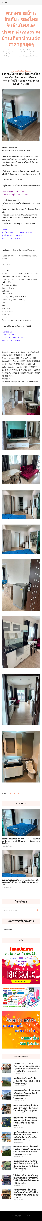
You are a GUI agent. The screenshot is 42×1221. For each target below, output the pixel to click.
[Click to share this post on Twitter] (14, 793)
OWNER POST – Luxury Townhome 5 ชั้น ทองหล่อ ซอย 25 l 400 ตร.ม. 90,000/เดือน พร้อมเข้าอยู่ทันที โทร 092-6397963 (26, 1067)
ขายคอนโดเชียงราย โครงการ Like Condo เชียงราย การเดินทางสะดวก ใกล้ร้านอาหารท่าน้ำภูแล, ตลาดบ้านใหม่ (21, 841)
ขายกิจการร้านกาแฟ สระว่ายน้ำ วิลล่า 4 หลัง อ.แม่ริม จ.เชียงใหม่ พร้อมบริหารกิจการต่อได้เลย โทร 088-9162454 (26, 1136)
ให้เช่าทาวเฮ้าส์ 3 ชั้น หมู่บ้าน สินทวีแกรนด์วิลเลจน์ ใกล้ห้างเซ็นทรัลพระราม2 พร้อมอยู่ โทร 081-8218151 (26, 1194)
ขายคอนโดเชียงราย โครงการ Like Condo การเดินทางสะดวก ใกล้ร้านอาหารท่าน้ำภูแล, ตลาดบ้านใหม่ (20, 882)
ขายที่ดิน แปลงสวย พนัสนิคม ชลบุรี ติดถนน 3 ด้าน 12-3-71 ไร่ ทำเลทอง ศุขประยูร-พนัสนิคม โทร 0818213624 (25, 1165)
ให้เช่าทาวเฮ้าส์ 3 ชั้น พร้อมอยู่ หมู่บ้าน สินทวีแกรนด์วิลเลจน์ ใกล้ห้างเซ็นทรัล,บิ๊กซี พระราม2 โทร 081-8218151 (26, 1179)
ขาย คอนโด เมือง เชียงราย (21, 71)
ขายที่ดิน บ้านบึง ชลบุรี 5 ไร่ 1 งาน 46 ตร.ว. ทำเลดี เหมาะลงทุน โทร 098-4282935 (26, 1081)
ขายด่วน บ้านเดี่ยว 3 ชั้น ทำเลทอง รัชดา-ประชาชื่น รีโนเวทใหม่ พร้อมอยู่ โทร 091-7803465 (26, 1108)
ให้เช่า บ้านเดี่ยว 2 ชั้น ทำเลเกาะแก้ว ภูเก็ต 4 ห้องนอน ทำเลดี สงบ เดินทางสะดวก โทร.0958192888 (26, 1094)
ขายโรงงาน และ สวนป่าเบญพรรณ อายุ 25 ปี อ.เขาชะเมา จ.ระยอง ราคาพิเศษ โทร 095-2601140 (25, 1121)
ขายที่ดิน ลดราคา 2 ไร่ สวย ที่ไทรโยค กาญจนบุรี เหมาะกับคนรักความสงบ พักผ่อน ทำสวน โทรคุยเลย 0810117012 (26, 1150)
